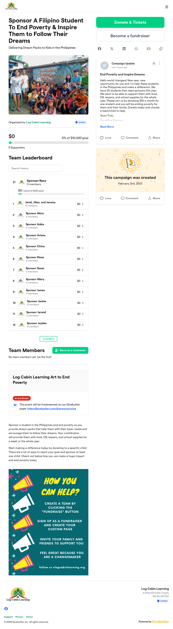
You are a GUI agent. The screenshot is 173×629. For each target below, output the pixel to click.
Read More (107, 126)
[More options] (159, 63)
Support (8, 616)
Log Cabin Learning (38, 122)
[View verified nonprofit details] (80, 122)
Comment (132, 137)
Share (156, 137)
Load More (48, 338)
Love (108, 137)
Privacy (19, 616)
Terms (29, 616)
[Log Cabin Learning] (11, 6)
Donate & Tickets (130, 22)
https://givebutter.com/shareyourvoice (51, 408)
